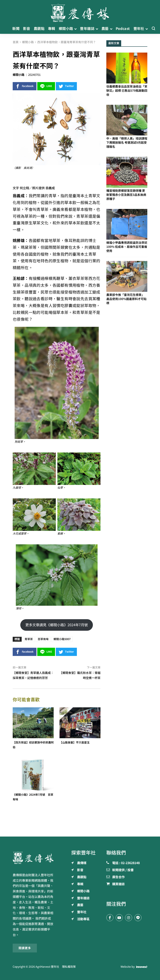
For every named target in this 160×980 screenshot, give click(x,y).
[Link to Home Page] (80, 11)
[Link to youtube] (119, 917)
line (49, 86)
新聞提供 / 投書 (123, 870)
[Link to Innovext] (141, 967)
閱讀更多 (25, 948)
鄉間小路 (18, 75)
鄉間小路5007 (62, 639)
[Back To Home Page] (33, 858)
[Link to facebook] (109, 917)
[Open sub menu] (75, 28)
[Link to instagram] (128, 917)
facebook (28, 86)
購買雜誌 (118, 884)
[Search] (153, 29)
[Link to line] (137, 917)
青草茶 (29, 639)
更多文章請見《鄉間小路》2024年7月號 (56, 625)
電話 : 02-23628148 (126, 863)
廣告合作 (118, 877)
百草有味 (43, 639)
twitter (69, 86)
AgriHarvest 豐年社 (47, 967)
